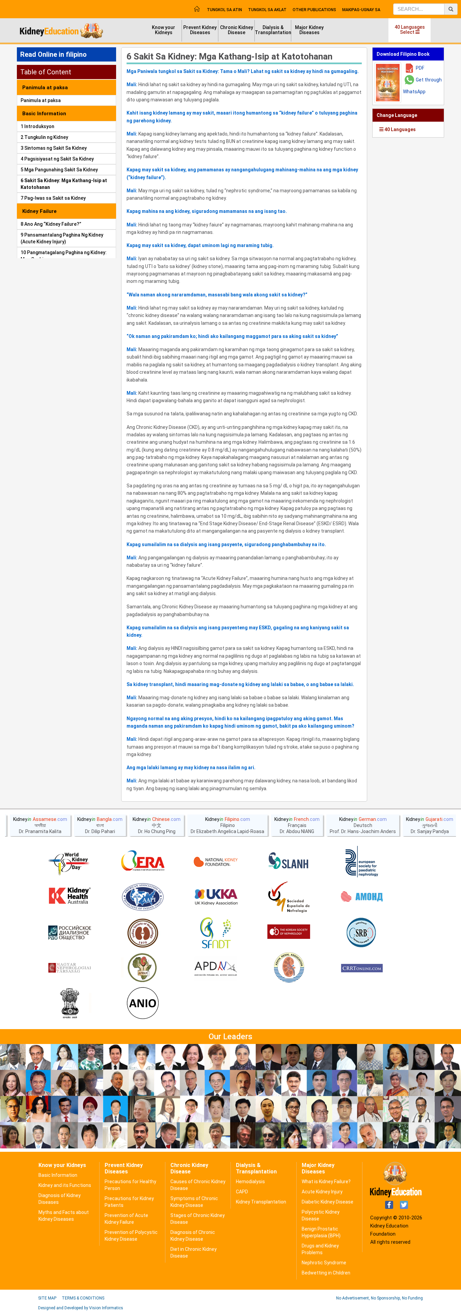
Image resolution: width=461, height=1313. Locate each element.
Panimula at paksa (41, 100)
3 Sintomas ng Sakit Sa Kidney (54, 148)
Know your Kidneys (163, 30)
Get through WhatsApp (422, 85)
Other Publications (314, 9)
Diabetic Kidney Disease (327, 1202)
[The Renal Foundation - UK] (216, 897)
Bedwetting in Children (326, 1272)
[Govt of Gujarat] (69, 1004)
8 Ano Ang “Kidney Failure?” (51, 224)
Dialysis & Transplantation (273, 30)
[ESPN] (362, 862)
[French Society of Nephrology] (216, 933)
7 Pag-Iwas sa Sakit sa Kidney (53, 198)
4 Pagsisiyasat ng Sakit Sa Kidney (57, 159)
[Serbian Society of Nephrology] (362, 933)
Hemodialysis (250, 1181)
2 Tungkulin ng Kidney (44, 137)
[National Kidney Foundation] (216, 862)
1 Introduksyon (37, 126)
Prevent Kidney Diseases (200, 30)
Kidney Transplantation (261, 1202)
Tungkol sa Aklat (267, 9)
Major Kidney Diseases (309, 30)
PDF (420, 68)
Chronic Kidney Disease (236, 30)
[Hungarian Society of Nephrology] (69, 968)
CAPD (242, 1191)
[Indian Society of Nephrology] (143, 933)
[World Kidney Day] (69, 862)
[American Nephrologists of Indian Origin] (143, 1004)
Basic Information (57, 1175)
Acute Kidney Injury (322, 1191)
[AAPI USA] (143, 897)
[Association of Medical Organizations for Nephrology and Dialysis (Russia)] (362, 897)
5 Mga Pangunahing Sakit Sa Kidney (59, 169)
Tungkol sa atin (224, 9)
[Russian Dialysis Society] (69, 933)
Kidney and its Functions (64, 1185)
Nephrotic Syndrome (324, 1262)
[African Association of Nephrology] (143, 968)
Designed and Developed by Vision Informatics (80, 1308)
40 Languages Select (410, 29)
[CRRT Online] (362, 968)
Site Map (47, 1298)
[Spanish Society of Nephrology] (289, 897)
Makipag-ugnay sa (361, 9)
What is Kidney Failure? (326, 1181)
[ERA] (143, 862)
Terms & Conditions (83, 1298)
